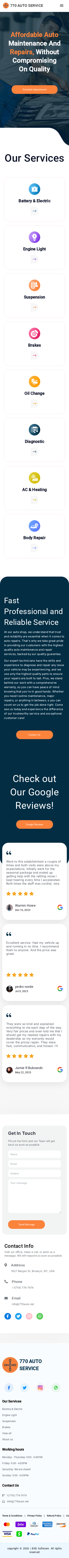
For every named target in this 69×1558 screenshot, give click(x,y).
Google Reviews (34, 824)
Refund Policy (54, 1515)
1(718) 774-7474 (17, 1495)
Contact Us (34, 734)
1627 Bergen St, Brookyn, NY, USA (33, 1271)
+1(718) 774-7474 (22, 1287)
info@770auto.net (23, 1304)
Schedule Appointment (35, 89)
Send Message (27, 1224)
